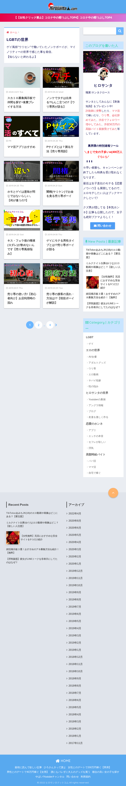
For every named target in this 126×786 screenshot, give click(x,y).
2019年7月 (75, 606)
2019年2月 (75, 642)
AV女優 (93, 356)
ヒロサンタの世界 (97, 392)
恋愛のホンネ (94, 423)
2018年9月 (75, 678)
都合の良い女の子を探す (105, 772)
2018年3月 (75, 721)
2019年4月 (75, 628)
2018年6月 (75, 700)
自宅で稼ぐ (95, 472)
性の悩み (93, 386)
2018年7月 (75, 692)
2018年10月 (76, 671)
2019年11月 (76, 578)
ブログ (92, 411)
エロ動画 (93, 374)
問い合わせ (104, 225)
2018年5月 (75, 707)
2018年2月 (75, 728)
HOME (65, 761)
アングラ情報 (96, 405)
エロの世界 (93, 350)
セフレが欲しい (97, 442)
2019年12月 (76, 571)
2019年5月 (75, 621)
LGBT (89, 337)
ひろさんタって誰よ (55, 767)
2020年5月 (75, 535)
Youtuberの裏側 (97, 399)
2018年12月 (76, 657)
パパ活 (92, 460)
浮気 (91, 448)
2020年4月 (75, 542)
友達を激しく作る (98, 417)
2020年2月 (75, 556)
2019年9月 (75, 592)
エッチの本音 (96, 436)
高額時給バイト (95, 454)
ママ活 (116, 110)
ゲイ (91, 343)
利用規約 (86, 776)
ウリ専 (105, 115)
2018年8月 (75, 685)
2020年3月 (75, 549)
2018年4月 (75, 714)
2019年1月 (75, 649)
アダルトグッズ (97, 362)
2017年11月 (76, 743)
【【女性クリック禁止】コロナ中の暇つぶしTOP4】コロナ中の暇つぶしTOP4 (63, 17)
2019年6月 (75, 614)
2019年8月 (75, 599)
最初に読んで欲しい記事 (28, 767)
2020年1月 (75, 563)
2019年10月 (76, 585)
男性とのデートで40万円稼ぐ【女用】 (28, 772)
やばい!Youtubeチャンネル (49, 776)
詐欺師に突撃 (93, 110)
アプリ (92, 430)
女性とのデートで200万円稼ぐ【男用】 (89, 767)
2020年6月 (75, 527)
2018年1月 (75, 735)
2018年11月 (76, 664)
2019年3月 (75, 635)
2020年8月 (75, 520)
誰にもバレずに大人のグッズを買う (70, 772)
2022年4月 (75, 513)
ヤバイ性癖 (95, 380)
